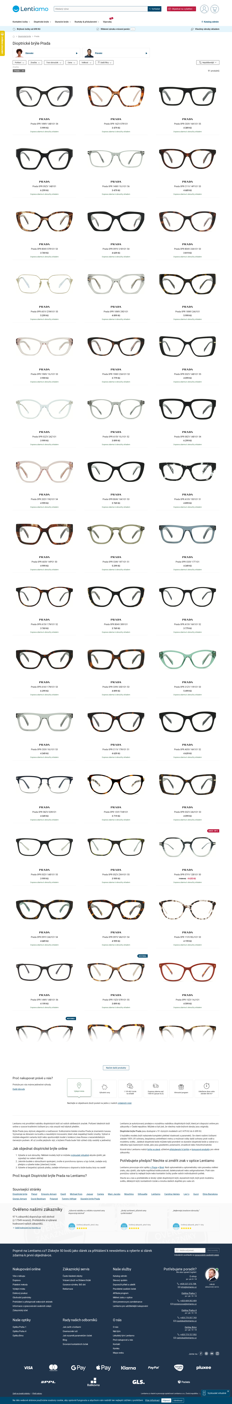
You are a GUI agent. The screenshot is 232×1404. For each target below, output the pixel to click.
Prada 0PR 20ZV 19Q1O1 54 (44, 499)
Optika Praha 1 (189, 1293)
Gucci (196, 1194)
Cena (70, 62)
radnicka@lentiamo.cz (187, 1337)
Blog (65, 1339)
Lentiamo (155, 1194)
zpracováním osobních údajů (207, 1255)
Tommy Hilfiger (69, 1198)
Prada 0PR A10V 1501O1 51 (187, 499)
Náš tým (117, 1331)
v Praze (153, 1167)
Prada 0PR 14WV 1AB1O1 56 (44, 1000)
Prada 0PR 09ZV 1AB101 (44, 186)
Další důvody (19, 1089)
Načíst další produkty (116, 1067)
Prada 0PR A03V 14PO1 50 (44, 562)
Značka (34, 62)
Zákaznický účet (20, 1310)
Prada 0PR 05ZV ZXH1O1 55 (116, 874)
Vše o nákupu (19, 1275)
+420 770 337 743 (188, 1317)
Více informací (152, 1400)
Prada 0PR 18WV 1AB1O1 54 (44, 124)
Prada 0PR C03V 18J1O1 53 (44, 749)
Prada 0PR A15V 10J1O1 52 (116, 437)
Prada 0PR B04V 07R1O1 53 (44, 249)
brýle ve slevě (153, 1149)
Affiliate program (120, 1293)
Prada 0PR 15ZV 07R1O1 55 (116, 1000)
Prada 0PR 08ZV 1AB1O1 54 (187, 437)
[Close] (228, 1391)
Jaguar (89, 1194)
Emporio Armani (49, 1194)
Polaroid (54, 1198)
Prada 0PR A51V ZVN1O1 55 (44, 311)
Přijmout (166, 1400)
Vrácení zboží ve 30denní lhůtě (77, 1280)
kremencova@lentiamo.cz (185, 1304)
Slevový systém (120, 1280)
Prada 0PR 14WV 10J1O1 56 (116, 186)
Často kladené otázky (72, 1275)
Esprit (63, 1194)
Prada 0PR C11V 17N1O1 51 (115, 749)
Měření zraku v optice (122, 1297)
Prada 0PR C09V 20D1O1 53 (115, 687)
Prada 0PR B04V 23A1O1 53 (187, 249)
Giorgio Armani (20, 1198)
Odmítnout (177, 1400)
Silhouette (142, 1194)
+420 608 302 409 (188, 1300)
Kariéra (116, 1348)
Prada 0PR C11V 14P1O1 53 (187, 186)
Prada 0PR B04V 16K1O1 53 (116, 499)
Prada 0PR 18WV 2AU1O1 (187, 311)
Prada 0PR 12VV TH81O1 (116, 812)
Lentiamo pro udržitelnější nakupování (130, 1306)
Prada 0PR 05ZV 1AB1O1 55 (44, 874)
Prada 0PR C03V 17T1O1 (188, 562)
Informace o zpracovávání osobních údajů (32, 1306)
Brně (162, 1167)
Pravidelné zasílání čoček (124, 1288)
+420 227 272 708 (188, 1283)
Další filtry (104, 62)
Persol (34, 1194)
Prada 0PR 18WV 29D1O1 (116, 311)
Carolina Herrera (172, 1194)
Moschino (129, 1194)
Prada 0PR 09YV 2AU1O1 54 (44, 937)
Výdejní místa (19, 1288)
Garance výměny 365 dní (74, 1284)
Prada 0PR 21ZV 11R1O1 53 (187, 687)
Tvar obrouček (52, 62)
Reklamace (68, 1288)
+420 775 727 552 (188, 1334)
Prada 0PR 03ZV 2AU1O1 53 (187, 812)
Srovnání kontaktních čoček (75, 1344)
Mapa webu (118, 1352)
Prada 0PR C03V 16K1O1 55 (187, 124)
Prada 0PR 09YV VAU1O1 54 (115, 937)
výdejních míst (124, 1103)
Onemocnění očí (70, 1331)
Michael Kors (76, 1194)
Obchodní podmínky (22, 1297)
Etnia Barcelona (210, 1194)
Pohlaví (18, 62)
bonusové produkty (201, 1149)
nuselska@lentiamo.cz (186, 1321)
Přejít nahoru (37, 1393)
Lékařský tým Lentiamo (123, 1335)
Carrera (100, 1194)
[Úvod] (14, 36)
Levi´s (186, 1194)
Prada (16, 70)
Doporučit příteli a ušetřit (124, 1284)
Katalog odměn (120, 1275)
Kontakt (116, 1344)
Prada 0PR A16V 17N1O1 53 (44, 687)
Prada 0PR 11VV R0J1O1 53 (187, 937)
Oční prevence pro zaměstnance (127, 1301)
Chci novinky (212, 1250)
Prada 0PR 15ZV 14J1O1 (188, 1000)
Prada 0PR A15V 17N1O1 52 (44, 624)
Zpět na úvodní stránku (21, 1393)
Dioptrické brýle (24, 36)
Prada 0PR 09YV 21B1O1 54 (116, 249)
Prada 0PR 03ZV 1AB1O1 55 (187, 374)
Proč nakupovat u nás (123, 1339)
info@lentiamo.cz (189, 1287)
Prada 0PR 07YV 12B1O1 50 (187, 874)
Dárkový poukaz (20, 1293)
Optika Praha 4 (189, 1310)
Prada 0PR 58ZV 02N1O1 (44, 812)
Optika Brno (191, 1327)
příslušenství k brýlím (179, 1149)
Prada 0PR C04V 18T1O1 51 (116, 562)
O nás (115, 1326)
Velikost (85, 62)
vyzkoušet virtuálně (80, 1155)
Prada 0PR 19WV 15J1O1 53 (44, 374)
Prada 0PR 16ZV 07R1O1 (116, 124)
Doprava (16, 1280)
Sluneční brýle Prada (90, 1198)
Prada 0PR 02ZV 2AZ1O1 (44, 437)
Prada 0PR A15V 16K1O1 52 (187, 624)
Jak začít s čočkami (72, 1326)
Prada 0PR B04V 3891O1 (116, 624)
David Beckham (38, 1198)
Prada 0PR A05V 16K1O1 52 (187, 749)
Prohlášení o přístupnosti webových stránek (32, 1301)
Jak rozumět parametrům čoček (77, 1335)
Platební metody (20, 1284)
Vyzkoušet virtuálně (217, 1393)
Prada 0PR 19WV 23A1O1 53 (116, 374)
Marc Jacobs (114, 1194)
